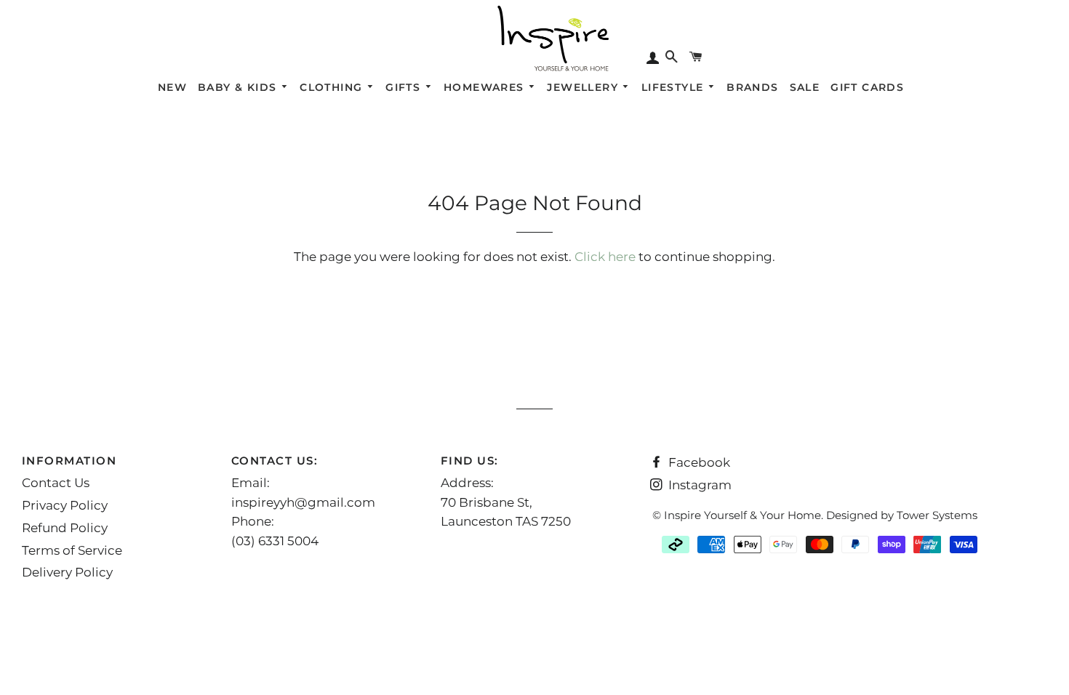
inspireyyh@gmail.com (303, 502)
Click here (605, 256)
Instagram (698, 485)
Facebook (697, 462)
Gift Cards (867, 87)
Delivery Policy (67, 572)
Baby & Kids (239, 87)
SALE (805, 87)
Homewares (486, 87)
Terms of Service (72, 550)
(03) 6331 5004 (275, 541)
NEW (172, 87)
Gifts (404, 87)
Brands (752, 87)
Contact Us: (275, 460)
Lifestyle (674, 87)
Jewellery (584, 87)
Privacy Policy (65, 505)
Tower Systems (937, 515)
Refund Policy (65, 528)
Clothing (333, 87)
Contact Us (55, 482)
